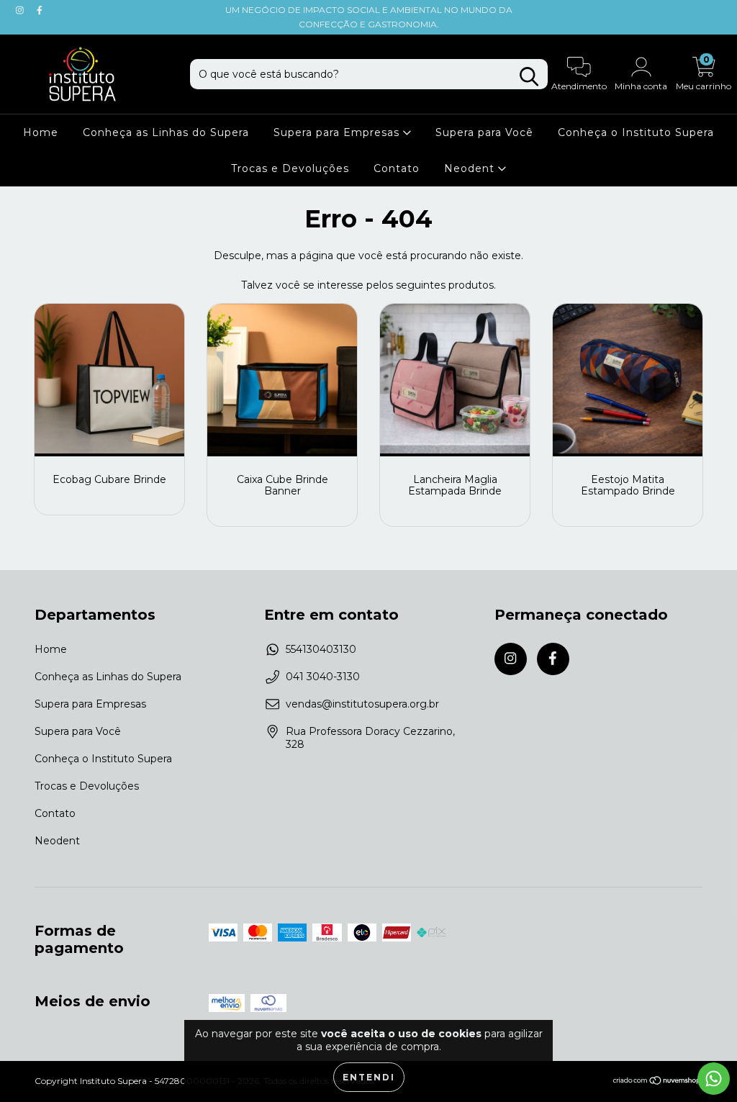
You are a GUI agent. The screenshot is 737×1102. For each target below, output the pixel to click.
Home (40, 132)
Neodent (471, 168)
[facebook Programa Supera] (40, 10)
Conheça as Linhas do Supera (166, 132)
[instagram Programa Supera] (21, 10)
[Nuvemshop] (657, 1082)
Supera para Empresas (338, 132)
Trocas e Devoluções (290, 168)
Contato (397, 168)
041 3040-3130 (323, 676)
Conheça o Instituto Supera (636, 132)
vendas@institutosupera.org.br (362, 703)
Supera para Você (484, 132)
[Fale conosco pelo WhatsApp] (713, 1078)
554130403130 (321, 649)
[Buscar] (529, 77)
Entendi (369, 1077)
